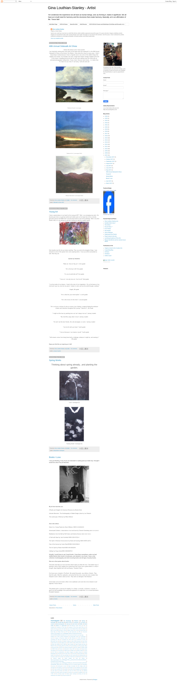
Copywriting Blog (109, 250)
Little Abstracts (72, 638)
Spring (83, 621)
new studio (84, 667)
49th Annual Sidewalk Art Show (63, 46)
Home (74, 605)
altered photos (78, 652)
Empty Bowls (61, 631)
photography (84, 669)
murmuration (70, 667)
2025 (106, 118)
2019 (106, 129)
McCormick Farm (54, 641)
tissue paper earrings (71, 673)
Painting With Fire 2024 (63, 645)
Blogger (95, 679)
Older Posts (96, 605)
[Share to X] (84, 200)
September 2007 (110, 161)
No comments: (74, 200)
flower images (68, 658)
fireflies (81, 624)
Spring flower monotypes (58, 450)
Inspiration (76, 622)
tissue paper (62, 673)
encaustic (53, 622)
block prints (80, 653)
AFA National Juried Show (75, 625)
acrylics (52, 624)
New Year (85, 642)
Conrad (77, 630)
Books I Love (55, 457)
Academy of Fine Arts (61, 627)
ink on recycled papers (75, 664)
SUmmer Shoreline (68, 647)
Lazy (52, 638)
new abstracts (78, 667)
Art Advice (107, 253)
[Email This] (80, 200)
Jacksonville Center (74, 636)
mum (65, 667)
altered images (69, 652)
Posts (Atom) (59, 607)
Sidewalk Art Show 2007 (58, 202)
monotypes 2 (59, 667)
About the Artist (73, 24)
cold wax (68, 624)
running (60, 670)
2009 (106, 150)
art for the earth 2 (67, 653)
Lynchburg (83, 622)
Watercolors (66, 650)
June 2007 (109, 168)
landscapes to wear (62, 666)
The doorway (60, 650)
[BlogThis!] (82, 200)
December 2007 (110, 157)
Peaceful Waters (73, 645)
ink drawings (67, 621)
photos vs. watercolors (61, 625)
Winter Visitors (80, 650)
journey (53, 666)
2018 (106, 131)
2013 (106, 142)
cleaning (57, 655)
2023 (106, 122)
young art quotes (57, 351)
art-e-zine (74, 653)
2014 (106, 140)
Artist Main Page (53, 24)
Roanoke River (55, 647)
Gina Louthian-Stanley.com (111, 221)
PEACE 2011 (53, 645)
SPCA (61, 647)
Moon (61, 641)
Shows (60, 648)
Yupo (86, 650)
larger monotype (71, 666)
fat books (85, 656)
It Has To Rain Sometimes (62, 636)
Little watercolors (81, 638)
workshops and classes (56, 675)
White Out (73, 650)
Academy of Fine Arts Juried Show (76, 627)
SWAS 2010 (55, 648)
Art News (107, 252)
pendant (71, 669)
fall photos (79, 656)
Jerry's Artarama (109, 232)
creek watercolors (74, 655)
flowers (76, 621)
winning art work (81, 673)
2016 (106, 135)
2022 (106, 125)
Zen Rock (54, 652)
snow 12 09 (72, 670)
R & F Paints (108, 228)
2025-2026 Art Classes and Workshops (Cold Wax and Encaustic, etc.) (106, 24)
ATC (84, 625)
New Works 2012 (77, 642)
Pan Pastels (108, 230)
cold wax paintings (64, 655)
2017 (106, 133)
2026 (106, 116)
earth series (75, 624)
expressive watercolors (70, 656)
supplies (80, 672)
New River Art (55, 642)
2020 (106, 127)
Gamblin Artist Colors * (110, 223)
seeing (65, 670)
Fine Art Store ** (109, 226)
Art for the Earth (62, 628)
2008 (106, 153)
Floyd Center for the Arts (111, 236)
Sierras (78, 648)
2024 (106, 120)
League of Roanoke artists (61, 638)
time (56, 673)
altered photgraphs (60, 624)
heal (77, 658)
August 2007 (109, 163)
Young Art (53, 212)
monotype (53, 667)
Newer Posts (53, 605)
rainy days (54, 670)
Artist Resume (83, 24)
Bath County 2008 (55, 630)
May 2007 (108, 170)
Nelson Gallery (67, 641)
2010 (106, 148)
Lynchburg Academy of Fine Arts (113, 238)
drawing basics (82, 655)
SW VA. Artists (77, 647)
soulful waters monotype (62, 672)
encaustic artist (54, 656)
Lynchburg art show (80, 639)
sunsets (75, 672)
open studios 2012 (59, 669)
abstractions (61, 652)
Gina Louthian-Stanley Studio (109, 190)
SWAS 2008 (84, 647)
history (83, 658)
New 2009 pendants (76, 641)
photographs (77, 669)
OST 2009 (63, 644)
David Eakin (83, 630)
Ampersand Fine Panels (111, 234)
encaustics (61, 656)
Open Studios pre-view (81, 644)
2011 (106, 146)
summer (70, 672)
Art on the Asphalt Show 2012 (74, 628)
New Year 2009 (55, 644)
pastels (65, 669)
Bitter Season (71, 630)
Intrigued (52, 636)
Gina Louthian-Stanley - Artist (72, 8)
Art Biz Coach (108, 255)
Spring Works (55, 360)
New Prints (85, 641)
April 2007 (109, 181)
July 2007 (108, 165)
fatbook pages (57, 658)
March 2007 (109, 183)
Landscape (83, 636)
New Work (70, 642)
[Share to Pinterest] (87, 200)
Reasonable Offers (83, 645)
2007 (106, 155)
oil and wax (61, 622)
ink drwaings (65, 664)
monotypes (55, 621)
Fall (66, 631)
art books (55, 598)
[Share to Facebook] (85, 200)
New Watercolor (63, 642)
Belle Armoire (69, 622)
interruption (84, 664)
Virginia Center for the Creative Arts (113, 248)
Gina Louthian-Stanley (58, 29)
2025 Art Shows (64, 24)
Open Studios (71, 644)
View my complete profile (57, 38)
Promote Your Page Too (108, 214)
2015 (106, 138)
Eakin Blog (53, 631)
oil (52, 669)
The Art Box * (108, 225)
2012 (106, 144)
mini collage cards (82, 666)
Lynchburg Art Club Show (68, 639)
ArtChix (84, 628)
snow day (79, 670)
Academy (53, 627)
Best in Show (63, 630)
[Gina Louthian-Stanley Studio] (108, 213)
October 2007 (109, 159)
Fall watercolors (73, 631)
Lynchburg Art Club (55, 639)
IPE (79, 631)
